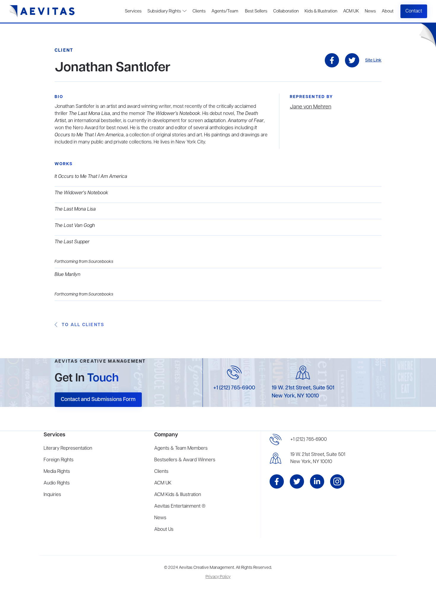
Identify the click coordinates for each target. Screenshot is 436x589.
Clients (199, 11)
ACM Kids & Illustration (177, 495)
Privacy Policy (218, 577)
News (370, 11)
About (388, 11)
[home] (42, 11)
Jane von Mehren (310, 106)
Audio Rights (57, 483)
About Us (164, 529)
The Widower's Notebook (81, 193)
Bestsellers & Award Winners (184, 460)
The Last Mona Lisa (75, 209)
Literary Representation (68, 448)
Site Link (373, 60)
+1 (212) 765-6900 (234, 387)
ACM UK (351, 11)
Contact (413, 11)
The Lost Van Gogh (75, 225)
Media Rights (57, 471)
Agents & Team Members (181, 448)
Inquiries (52, 495)
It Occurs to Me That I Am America (91, 176)
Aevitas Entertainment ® (180, 506)
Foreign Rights (59, 460)
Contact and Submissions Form (98, 399)
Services (133, 11)
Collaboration (286, 11)
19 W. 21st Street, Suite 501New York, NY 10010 (317, 458)
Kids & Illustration (321, 11)
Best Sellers (255, 11)
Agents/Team (224, 11)
